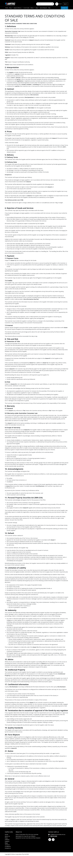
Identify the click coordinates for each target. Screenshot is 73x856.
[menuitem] (7, 8)
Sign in (65, 4)
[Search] (52, 3)
